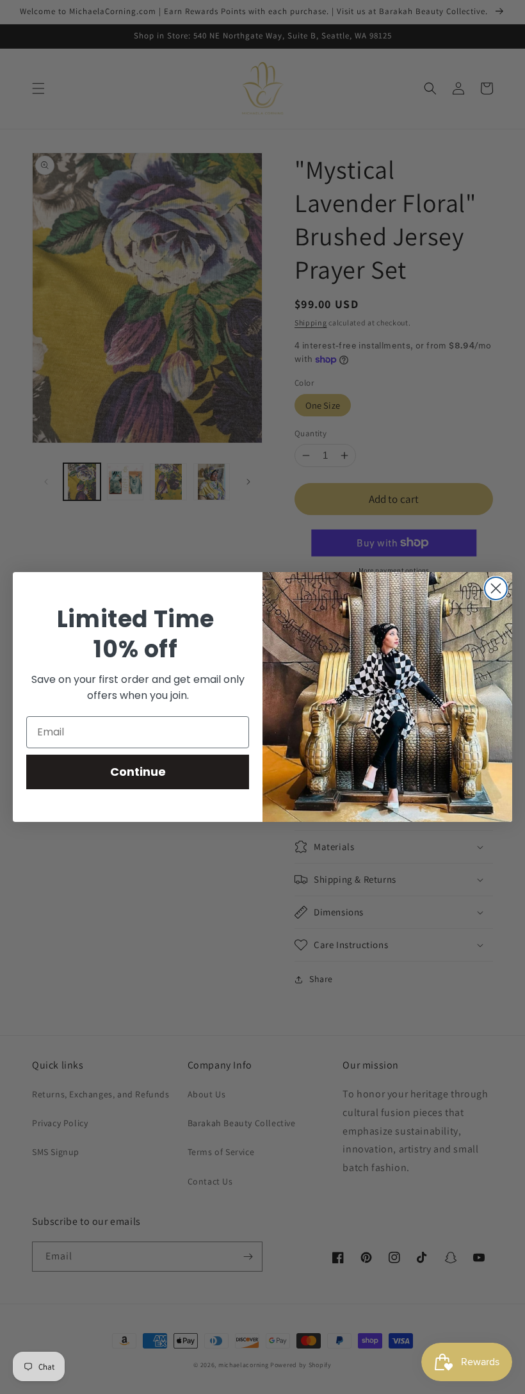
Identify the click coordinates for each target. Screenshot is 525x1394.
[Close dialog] (496, 588)
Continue (138, 772)
